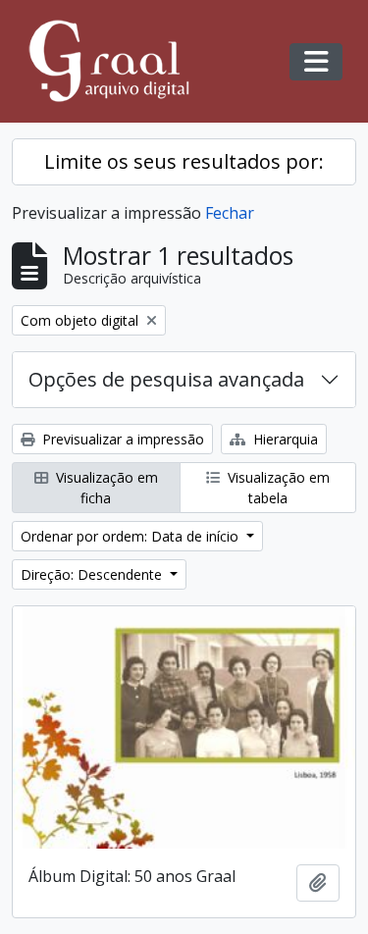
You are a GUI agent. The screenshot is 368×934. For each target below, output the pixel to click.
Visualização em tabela (277, 487)
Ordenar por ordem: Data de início (131, 536)
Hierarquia (283, 439)
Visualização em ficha (105, 487)
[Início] (118, 61)
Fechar (229, 213)
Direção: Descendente (93, 574)
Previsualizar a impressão (121, 439)
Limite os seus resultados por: (184, 161)
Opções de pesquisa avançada (166, 379)
